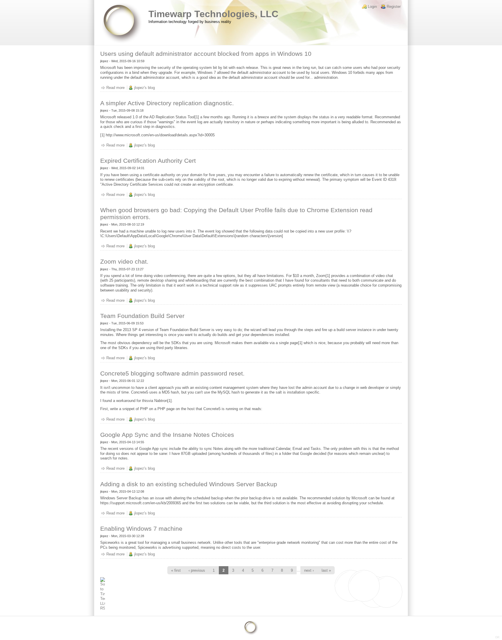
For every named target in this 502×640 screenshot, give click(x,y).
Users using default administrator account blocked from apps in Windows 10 (205, 53)
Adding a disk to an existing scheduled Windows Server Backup (188, 484)
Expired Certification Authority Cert (148, 160)
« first (176, 570)
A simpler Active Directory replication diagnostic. (167, 103)
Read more (115, 87)
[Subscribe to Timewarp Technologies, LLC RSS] (251, 594)
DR (497, 637)
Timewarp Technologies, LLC (213, 14)
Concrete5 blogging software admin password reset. (172, 373)
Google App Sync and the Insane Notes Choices (167, 434)
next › (309, 570)
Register (394, 6)
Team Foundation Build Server (142, 315)
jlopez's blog (144, 87)
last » (326, 570)
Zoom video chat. (124, 261)
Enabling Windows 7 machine (141, 528)
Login (372, 6)
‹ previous (197, 570)
